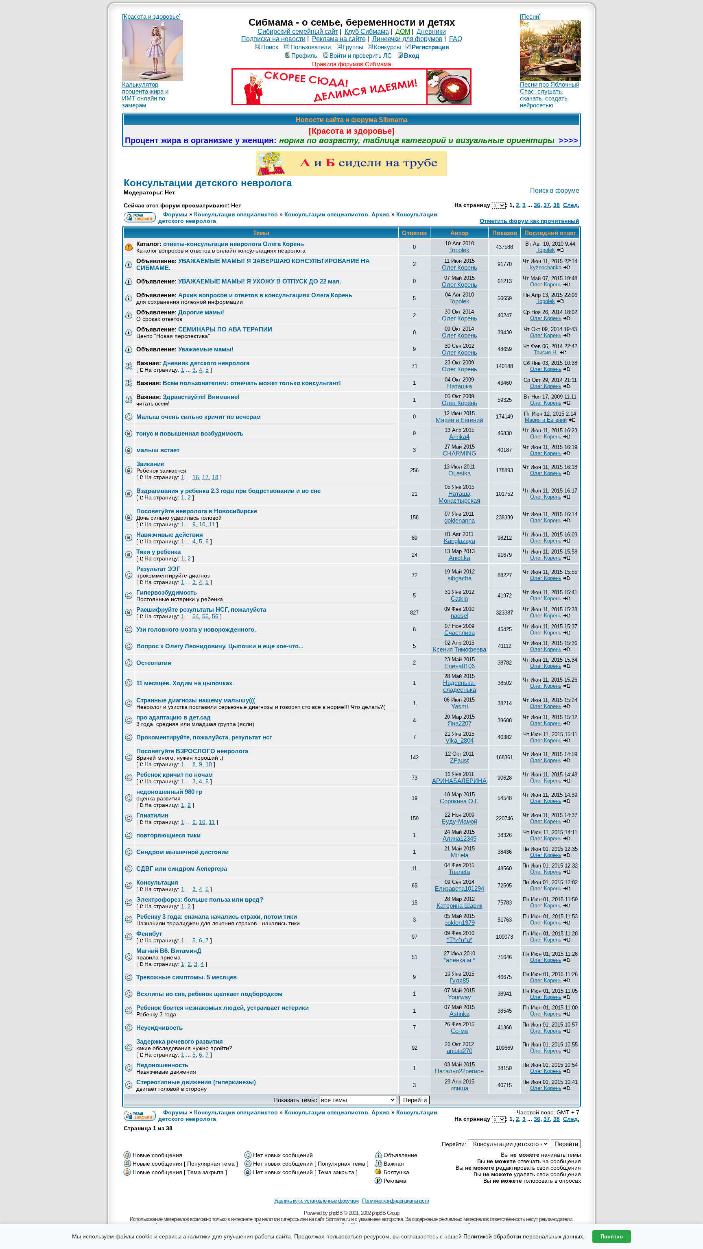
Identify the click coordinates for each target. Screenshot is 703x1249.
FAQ (455, 38)
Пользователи (310, 47)
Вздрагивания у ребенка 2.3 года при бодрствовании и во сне (228, 490)
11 (212, 524)
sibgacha (460, 578)
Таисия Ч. (546, 352)
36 (537, 205)
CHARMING (459, 453)
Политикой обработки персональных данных (523, 1236)
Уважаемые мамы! (206, 349)
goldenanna (459, 520)
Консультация (157, 882)
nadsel (459, 615)
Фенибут (149, 933)
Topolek (459, 249)
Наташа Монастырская (459, 497)
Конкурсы (387, 47)
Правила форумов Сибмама (351, 64)
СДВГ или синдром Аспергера (181, 868)
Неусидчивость (159, 1027)
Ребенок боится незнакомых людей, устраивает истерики (222, 1007)
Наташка (459, 386)
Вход (411, 55)
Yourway (459, 997)
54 (195, 616)
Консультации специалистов (236, 214)
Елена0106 (459, 666)
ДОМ (402, 31)
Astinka (459, 1013)
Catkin (459, 598)
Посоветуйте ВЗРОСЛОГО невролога (192, 751)
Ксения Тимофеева (459, 649)
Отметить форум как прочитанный (529, 221)
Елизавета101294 (459, 888)
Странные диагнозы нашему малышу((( (195, 700)
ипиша (459, 1088)
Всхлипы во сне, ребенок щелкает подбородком (209, 993)
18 (215, 477)
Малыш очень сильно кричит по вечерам (198, 416)
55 (205, 616)
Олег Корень (459, 267)
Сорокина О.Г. (459, 801)
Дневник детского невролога (206, 363)
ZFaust (459, 760)
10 (202, 524)
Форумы (175, 214)
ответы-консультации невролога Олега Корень (233, 243)
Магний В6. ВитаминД (168, 950)
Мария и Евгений (459, 419)
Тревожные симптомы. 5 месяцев (186, 977)
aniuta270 (459, 1050)
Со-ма (459, 1030)
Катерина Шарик (459, 905)
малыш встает (157, 450)
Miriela (459, 855)
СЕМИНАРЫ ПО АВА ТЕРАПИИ (225, 329)
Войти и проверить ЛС (361, 55)
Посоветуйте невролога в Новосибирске (196, 511)
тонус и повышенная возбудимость (189, 433)
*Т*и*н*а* (459, 939)
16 (195, 477)
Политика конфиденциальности (395, 1201)
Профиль (304, 55)
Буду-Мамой (459, 821)
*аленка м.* (459, 960)
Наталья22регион (459, 1071)
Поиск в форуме (554, 190)
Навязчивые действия (169, 534)
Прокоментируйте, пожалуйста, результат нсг (204, 737)
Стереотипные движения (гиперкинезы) (196, 1082)
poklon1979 (459, 922)
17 (205, 477)
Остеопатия (153, 662)
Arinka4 (459, 436)
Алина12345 (459, 838)
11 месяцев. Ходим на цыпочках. (185, 683)
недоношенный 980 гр (169, 791)
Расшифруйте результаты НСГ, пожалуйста (201, 609)
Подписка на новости (273, 38)
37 (547, 205)
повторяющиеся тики (168, 835)
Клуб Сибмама (367, 31)
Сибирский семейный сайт (298, 31)
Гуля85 (459, 980)
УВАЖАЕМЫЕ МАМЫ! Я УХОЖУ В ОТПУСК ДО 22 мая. (259, 281)
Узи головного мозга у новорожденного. (196, 629)
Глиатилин (152, 815)
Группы (353, 47)
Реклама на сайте (339, 38)
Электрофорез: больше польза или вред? (199, 899)
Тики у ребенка (158, 551)
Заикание (150, 463)
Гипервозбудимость (166, 592)
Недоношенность (162, 1065)
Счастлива (459, 632)
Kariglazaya (459, 540)
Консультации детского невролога (208, 182)
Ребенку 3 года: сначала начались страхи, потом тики (216, 916)
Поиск (269, 47)
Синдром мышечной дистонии (182, 851)
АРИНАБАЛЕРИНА (459, 780)
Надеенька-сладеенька (459, 686)
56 (215, 616)
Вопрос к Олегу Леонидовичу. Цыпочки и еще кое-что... (219, 646)
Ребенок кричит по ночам (174, 774)
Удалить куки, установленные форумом (316, 1201)
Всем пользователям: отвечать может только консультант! (252, 382)
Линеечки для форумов (407, 38)
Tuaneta (459, 871)
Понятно (611, 1237)
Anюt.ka (459, 557)
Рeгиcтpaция (430, 47)
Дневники (431, 31)
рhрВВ (336, 1213)
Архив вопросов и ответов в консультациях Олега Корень (265, 295)
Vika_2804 (459, 740)
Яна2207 (460, 723)
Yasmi (459, 706)
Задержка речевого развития (179, 1041)
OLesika (459, 473)
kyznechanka (545, 267)
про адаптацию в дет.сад (173, 717)
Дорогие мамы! (201, 312)
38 (556, 205)
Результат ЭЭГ (158, 568)
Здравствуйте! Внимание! (201, 396)
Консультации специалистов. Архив (337, 214)
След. (571, 205)
